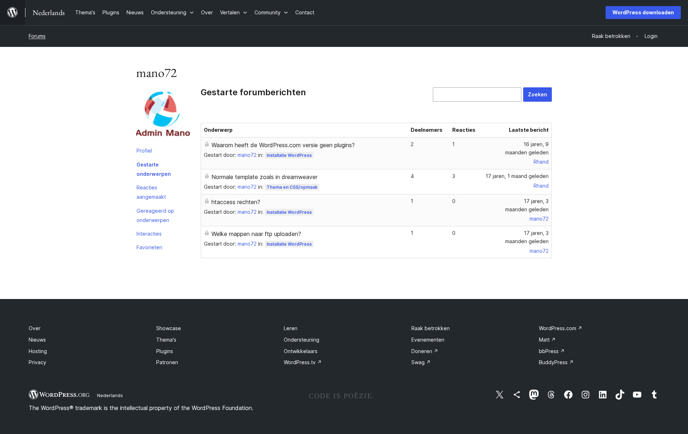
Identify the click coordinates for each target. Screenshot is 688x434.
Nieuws (37, 340)
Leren (290, 328)
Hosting (38, 351)
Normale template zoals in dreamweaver (264, 176)
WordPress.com (560, 328)
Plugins (164, 351)
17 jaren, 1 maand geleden (517, 176)
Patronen (167, 362)
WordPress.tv (303, 362)
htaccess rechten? (235, 202)
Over (34, 328)
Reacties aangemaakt (151, 192)
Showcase (168, 328)
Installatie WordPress (289, 155)
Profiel (144, 151)
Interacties (149, 234)
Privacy (37, 362)
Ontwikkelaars (300, 351)
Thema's (166, 340)
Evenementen (427, 340)
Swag (421, 362)
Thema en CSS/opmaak (292, 187)
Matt (547, 340)
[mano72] (163, 115)
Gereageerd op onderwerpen (155, 215)
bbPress (552, 351)
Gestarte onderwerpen (154, 169)
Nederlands (110, 395)
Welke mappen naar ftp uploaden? (256, 233)
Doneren (424, 351)
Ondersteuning (301, 340)
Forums (37, 36)
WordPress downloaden (643, 12)
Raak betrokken (430, 328)
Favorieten (149, 247)
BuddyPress (556, 362)
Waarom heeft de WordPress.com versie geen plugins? (283, 145)
